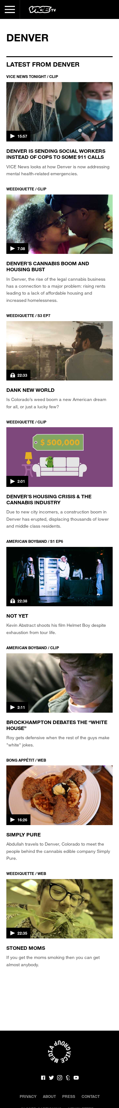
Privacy (28, 1096)
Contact (91, 1096)
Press (68, 1096)
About (49, 1096)
